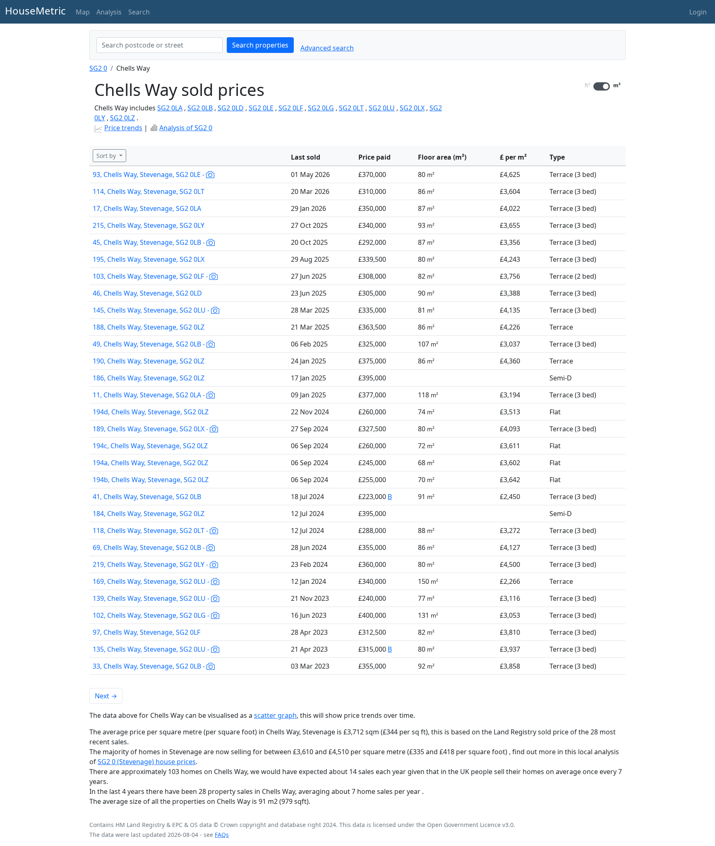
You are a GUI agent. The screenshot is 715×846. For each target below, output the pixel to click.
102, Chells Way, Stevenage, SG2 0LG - (152, 615)
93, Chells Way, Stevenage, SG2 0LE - (149, 174)
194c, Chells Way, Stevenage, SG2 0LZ (150, 445)
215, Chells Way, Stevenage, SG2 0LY (148, 225)
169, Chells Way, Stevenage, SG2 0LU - (152, 581)
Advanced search (327, 48)
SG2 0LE (261, 107)
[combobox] (159, 45)
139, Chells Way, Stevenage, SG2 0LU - (152, 598)
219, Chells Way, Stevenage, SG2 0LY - (151, 564)
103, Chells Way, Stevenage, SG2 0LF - (151, 276)
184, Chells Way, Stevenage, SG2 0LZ (148, 513)
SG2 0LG (321, 107)
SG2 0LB (200, 107)
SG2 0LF (290, 107)
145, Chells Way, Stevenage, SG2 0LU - (152, 310)
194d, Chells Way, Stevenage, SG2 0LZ (151, 411)
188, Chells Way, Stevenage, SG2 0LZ (148, 327)
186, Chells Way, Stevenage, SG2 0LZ (148, 377)
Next (106, 695)
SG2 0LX (412, 107)
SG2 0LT (351, 107)
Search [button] (139, 12)
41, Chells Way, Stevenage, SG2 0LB (147, 496)
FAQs (222, 835)
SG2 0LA (169, 107)
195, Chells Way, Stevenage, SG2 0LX (148, 259)
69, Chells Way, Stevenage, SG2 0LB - (149, 547)
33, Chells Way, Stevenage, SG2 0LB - (149, 666)
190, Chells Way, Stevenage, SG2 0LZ (148, 361)
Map (83, 12)
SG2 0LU (382, 107)
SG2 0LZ (122, 117)
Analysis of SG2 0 (185, 127)
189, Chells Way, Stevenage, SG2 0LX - (151, 428)
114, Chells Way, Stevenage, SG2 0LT (148, 191)
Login (698, 12)
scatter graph (275, 715)
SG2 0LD (231, 107)
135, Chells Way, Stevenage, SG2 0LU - (152, 649)
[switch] (601, 86)
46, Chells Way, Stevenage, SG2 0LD (147, 293)
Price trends (123, 127)
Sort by (107, 156)
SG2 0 (98, 68)
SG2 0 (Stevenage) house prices (147, 761)
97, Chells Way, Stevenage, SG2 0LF (146, 632)
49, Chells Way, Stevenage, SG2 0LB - (149, 344)
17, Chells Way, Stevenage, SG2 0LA (147, 208)
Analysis (109, 12)
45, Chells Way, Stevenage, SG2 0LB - (149, 242)
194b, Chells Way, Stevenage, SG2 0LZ (151, 479)
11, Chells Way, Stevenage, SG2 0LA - (149, 394)
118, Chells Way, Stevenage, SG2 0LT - (151, 530)
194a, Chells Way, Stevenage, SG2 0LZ (150, 462)
